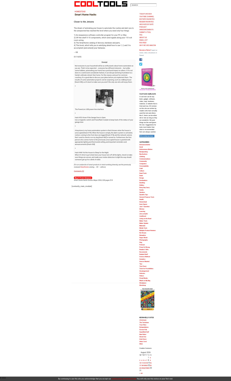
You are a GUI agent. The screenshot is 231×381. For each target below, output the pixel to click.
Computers (143, 163)
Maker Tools (143, 221)
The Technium (144, 322)
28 (147, 368)
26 (144, 368)
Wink (141, 344)
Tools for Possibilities (146, 268)
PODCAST (143, 27)
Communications (144, 159)
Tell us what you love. (146, 136)
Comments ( (78, 171)
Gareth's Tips (143, 194)
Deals (141, 175)
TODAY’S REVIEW (145, 14)
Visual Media (143, 278)
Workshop (142, 285)
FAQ (140, 35)
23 (151, 365)
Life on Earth (143, 214)
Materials (142, 226)
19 (144, 365)
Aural (141, 147)
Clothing (142, 156)
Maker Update (143, 223)
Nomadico (142, 235)
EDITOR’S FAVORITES (146, 19)
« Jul (140, 373)
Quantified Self (144, 332)
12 (144, 363)
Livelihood (142, 216)
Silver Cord (143, 341)
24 (140, 368)
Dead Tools (143, 173)
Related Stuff (143, 254)
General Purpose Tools (146, 197)
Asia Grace (142, 339)
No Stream (142, 233)
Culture (141, 171)
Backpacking (143, 152)
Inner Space (143, 204)
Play (140, 242)
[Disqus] (104, 211)
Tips (140, 264)
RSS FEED (142, 43)
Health (141, 199)
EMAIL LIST (143, 40)
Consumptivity (144, 166)
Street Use (142, 337)
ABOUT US (143, 37)
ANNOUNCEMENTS (146, 30)
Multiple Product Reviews (147, 230)
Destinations (143, 180)
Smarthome (84, 167)
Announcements (144, 144)
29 (149, 368)
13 (145, 363)
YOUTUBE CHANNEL (146, 16)
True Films (142, 325)
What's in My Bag (144, 280)
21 (147, 365)
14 (147, 363)
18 (142, 365)
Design (141, 178)
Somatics (142, 259)
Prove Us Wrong (144, 247)
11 (142, 363)
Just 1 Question (144, 206)
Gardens (142, 192)
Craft (141, 168)
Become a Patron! (145, 50)
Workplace (142, 283)
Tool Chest (142, 266)
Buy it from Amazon (83, 178)
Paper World (143, 237)
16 (151, 363)
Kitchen (141, 209)
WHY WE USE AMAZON (147, 45)
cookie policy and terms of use (123, 379)
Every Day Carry (144, 187)
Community (143, 161)
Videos (141, 276)
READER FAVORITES (146, 22)
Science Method (144, 256)
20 (145, 365)
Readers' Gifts (144, 249)
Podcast (142, 245)
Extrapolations (144, 327)
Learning (142, 211)
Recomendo (143, 252)
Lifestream (142, 320)
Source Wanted (144, 261)
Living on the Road (145, 218)
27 (145, 368)
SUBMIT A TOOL (145, 32)
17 (140, 365)
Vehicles (142, 273)
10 (140, 363)
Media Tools (143, 228)
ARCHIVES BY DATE (146, 24)
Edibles (141, 185)
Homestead (80, 11)
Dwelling (142, 183)
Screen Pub (143, 329)
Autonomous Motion (145, 149)
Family (141, 190)
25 (142, 368)
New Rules (142, 334)
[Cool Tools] (101, 4)
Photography (143, 240)
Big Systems (143, 154)
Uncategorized (144, 271)
